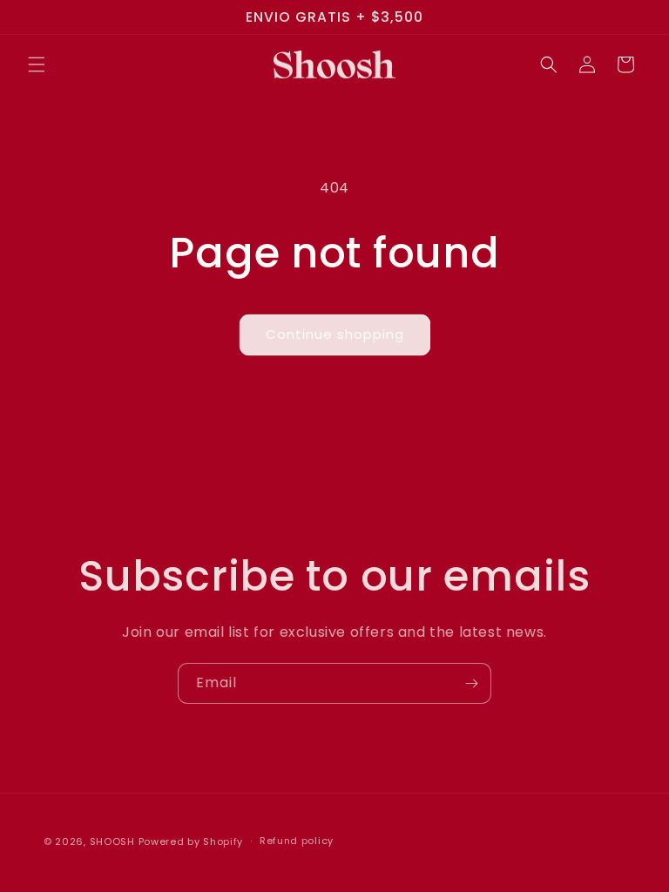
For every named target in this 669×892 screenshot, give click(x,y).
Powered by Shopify (191, 841)
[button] (36, 64)
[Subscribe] (471, 683)
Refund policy (297, 841)
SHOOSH (114, 841)
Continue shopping (335, 334)
